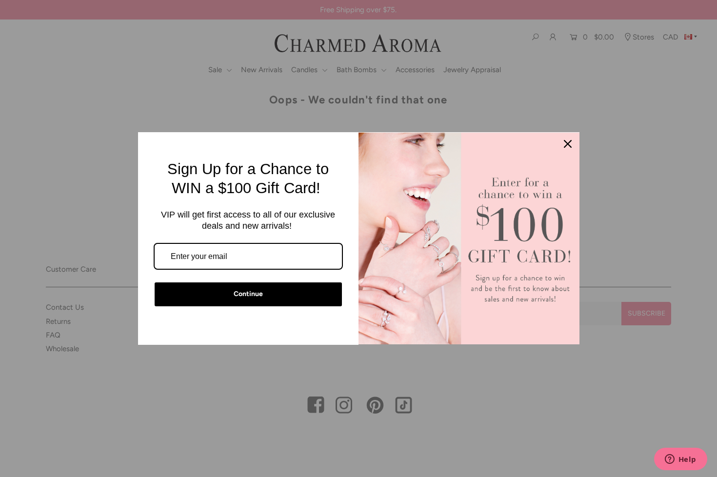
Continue (248, 294)
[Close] (567, 144)
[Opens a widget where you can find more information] (680, 460)
